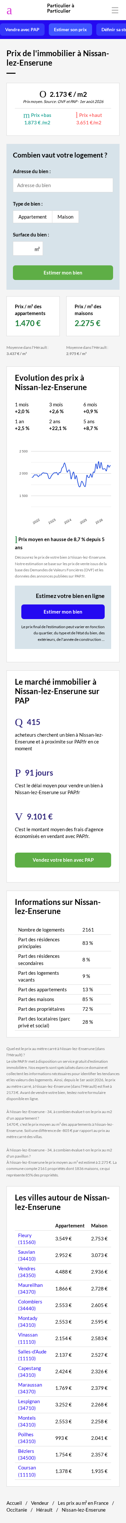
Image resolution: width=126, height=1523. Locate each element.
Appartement (32, 217)
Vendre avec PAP (22, 29)
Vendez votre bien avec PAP (63, 860)
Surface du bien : (31, 234)
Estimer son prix (70, 29)
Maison (65, 217)
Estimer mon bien (63, 612)
